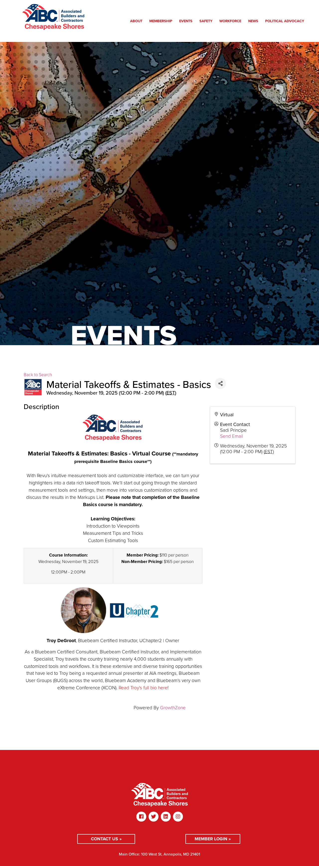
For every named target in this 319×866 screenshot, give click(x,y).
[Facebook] (141, 817)
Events (185, 21)
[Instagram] (178, 817)
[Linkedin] (166, 817)
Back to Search (38, 374)
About (136, 21)
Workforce (230, 21)
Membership (160, 21)
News (253, 21)
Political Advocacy (284, 21)
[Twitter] (154, 817)
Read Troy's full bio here (143, 687)
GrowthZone (173, 707)
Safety (205, 21)
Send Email (231, 436)
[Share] (220, 383)
